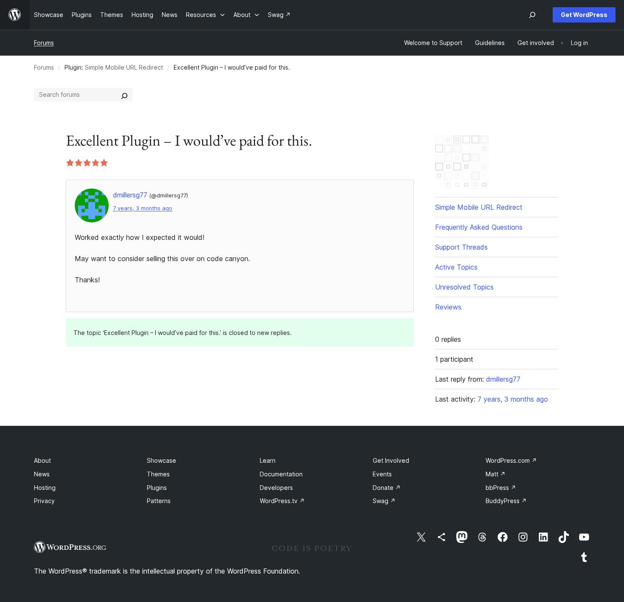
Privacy (44, 500)
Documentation (281, 474)
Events (382, 474)
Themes (158, 474)
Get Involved (391, 460)
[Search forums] (124, 94)
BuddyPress (506, 500)
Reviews (448, 307)
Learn (267, 460)
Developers (276, 487)
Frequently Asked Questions (479, 227)
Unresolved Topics (464, 287)
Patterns (159, 500)
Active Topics (456, 267)
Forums (44, 42)
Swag (384, 500)
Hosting (45, 487)
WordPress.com (511, 460)
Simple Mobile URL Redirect (124, 67)
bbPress (501, 487)
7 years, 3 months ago (142, 208)
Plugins (157, 487)
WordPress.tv (282, 500)
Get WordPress (584, 14)
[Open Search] (532, 15)
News (42, 474)
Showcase (161, 460)
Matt (496, 474)
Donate (387, 487)
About (42, 460)
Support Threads (461, 247)
